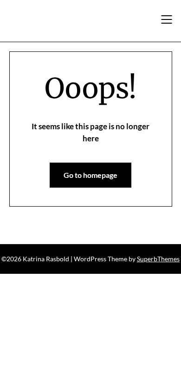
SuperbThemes (158, 259)
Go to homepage (90, 174)
